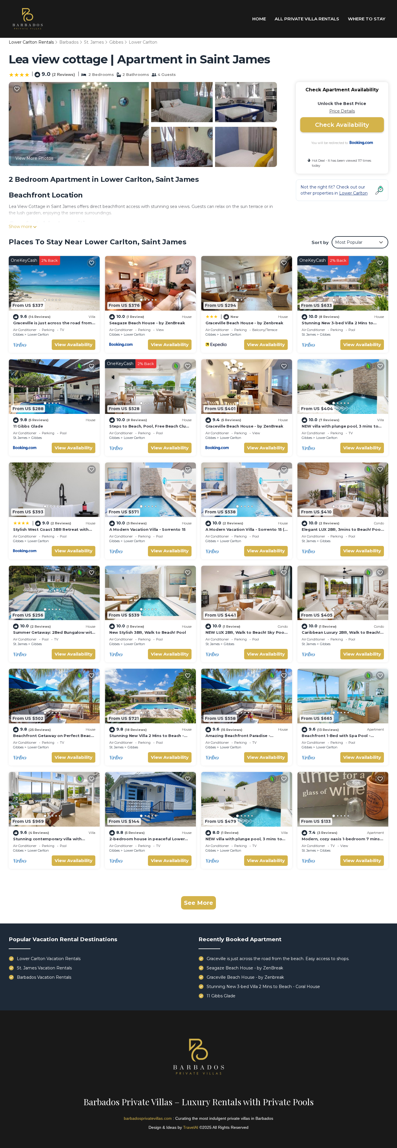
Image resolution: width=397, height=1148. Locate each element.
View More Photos (34, 158)
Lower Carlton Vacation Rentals (49, 958)
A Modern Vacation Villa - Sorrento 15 (147, 529)
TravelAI (190, 1127)
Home (259, 19)
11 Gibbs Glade (28, 426)
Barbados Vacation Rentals (44, 977)
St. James (94, 42)
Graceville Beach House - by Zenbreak (244, 323)
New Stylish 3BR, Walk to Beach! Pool (147, 632)
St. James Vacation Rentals (44, 968)
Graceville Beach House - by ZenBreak (244, 426)
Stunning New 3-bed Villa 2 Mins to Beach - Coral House (263, 986)
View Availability (73, 344)
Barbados (68, 42)
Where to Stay (366, 19)
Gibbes (116, 42)
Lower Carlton (143, 42)
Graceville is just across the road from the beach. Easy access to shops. (278, 958)
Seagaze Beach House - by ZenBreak (147, 323)
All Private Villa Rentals (307, 19)
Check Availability (342, 124)
